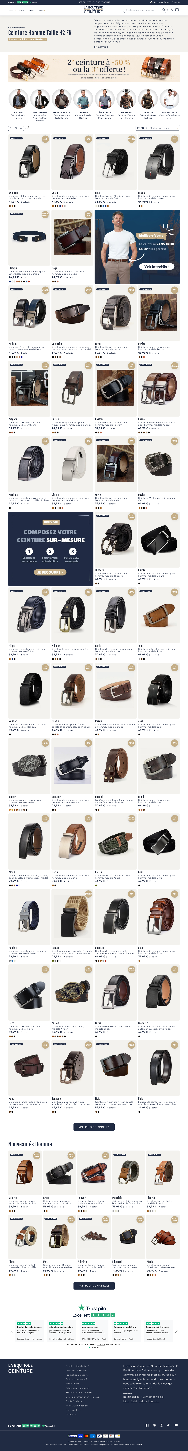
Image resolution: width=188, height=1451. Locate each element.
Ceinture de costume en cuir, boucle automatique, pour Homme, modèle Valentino (72, 348)
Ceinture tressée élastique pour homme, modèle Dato (112, 197)
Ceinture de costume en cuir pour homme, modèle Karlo (113, 650)
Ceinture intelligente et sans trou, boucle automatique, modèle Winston (27, 197)
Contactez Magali (153, 1396)
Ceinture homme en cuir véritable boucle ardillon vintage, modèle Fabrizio (92, 1266)
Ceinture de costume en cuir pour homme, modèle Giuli (156, 876)
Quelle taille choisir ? (77, 1366)
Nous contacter (74, 1410)
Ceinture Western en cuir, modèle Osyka (157, 499)
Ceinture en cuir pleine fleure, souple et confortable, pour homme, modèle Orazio (72, 725)
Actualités (71, 1414)
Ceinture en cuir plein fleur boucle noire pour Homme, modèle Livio (114, 1103)
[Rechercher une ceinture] (164, 10)
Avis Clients (72, 1384)
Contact (154, 1401)
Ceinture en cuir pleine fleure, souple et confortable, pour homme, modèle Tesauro (72, 1103)
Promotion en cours (77, 1375)
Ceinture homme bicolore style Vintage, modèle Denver (92, 1202)
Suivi (134, 1401)
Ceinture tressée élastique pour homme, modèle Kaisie (112, 876)
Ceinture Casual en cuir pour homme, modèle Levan (111, 348)
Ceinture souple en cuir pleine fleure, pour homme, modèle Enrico (72, 423)
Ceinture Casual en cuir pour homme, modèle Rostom (111, 423)
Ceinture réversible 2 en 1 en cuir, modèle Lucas (113, 1027)
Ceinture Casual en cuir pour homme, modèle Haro (25, 1027)
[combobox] (145, 10)
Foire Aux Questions (77, 1406)
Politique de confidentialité (122, 1444)
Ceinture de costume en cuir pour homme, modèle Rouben (27, 725)
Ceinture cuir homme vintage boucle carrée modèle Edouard (124, 1266)
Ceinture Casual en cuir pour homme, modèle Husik (154, 801)
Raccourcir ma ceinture (79, 1392)
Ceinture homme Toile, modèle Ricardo (159, 1202)
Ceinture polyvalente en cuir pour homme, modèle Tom (157, 650)
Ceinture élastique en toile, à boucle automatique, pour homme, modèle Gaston (72, 952)
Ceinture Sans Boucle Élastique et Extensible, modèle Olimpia (28, 272)
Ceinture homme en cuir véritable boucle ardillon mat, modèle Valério (22, 1202)
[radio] (10, 206)
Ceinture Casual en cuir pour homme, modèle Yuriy (111, 499)
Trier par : (142, 127)
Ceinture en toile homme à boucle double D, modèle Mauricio (127, 1202)
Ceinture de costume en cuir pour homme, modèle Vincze (70, 499)
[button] (11, 10)
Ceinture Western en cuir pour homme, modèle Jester (26, 801)
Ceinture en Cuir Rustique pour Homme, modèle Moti (58, 1266)
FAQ (126, 1401)
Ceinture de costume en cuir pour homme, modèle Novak (156, 197)
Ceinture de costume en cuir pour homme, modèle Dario (70, 876)
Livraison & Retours (166, 2)
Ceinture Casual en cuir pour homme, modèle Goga (68, 272)
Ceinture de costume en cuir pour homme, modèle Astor (156, 952)
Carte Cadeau (74, 1401)
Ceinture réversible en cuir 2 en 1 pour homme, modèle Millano (27, 348)
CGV (64, 1444)
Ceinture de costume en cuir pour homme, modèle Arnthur (70, 801)
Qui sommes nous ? (76, 1379)
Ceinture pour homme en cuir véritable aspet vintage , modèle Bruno (58, 1202)
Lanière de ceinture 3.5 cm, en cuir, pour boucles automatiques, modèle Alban (29, 876)
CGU (70, 1444)
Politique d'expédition (100, 1444)
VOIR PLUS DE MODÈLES (94, 1127)
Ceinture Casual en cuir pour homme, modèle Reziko (154, 348)
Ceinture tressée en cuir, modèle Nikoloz (70, 650)
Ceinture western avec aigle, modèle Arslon (68, 1027)
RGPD (138, 1444)
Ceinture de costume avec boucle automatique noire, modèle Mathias (29, 499)
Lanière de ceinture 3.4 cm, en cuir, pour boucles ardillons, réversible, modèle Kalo (157, 1103)
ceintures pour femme (136, 1374)
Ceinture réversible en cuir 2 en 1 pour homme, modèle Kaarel (156, 423)
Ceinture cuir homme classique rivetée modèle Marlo (161, 1266)
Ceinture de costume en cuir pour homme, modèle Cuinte (156, 574)
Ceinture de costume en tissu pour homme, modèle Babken (28, 952)
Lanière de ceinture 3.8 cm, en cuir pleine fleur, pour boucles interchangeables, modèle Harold (114, 801)
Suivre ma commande (78, 1388)
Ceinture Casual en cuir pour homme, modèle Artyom (25, 423)
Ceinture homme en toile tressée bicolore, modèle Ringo (22, 1266)
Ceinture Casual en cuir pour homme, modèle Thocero (111, 574)
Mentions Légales (53, 1444)
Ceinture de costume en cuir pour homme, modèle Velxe (70, 197)
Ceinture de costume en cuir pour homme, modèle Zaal (156, 725)
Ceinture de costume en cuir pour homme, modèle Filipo (27, 650)
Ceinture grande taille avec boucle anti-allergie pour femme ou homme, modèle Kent (28, 1103)
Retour (143, 1401)
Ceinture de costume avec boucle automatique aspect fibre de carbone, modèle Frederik (156, 1027)
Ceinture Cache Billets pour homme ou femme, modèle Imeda (115, 725)
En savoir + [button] (101, 47)
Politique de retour (81, 1444)
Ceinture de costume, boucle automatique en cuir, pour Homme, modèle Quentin (114, 952)
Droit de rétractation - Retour (82, 1397)
